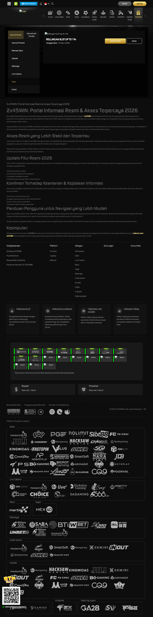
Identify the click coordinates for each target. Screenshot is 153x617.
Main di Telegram (30, 4)
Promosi (138, 17)
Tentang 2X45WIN (14, 251)
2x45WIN (87, 116)
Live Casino (59, 17)
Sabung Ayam (130, 18)
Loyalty (53, 255)
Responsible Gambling (16, 260)
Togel (77, 17)
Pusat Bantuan (13, 255)
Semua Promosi (15, 35)
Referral (53, 260)
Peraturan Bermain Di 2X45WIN (20, 264)
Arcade (103, 17)
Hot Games (79, 251)
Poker (112, 17)
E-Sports (120, 17)
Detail (134, 41)
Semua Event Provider (31, 34)
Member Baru (17, 50)
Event (14, 89)
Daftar (140, 4)
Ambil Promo (115, 41)
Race (68, 17)
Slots (50, 17)
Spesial (15, 58)
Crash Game (94, 18)
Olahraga (85, 17)
